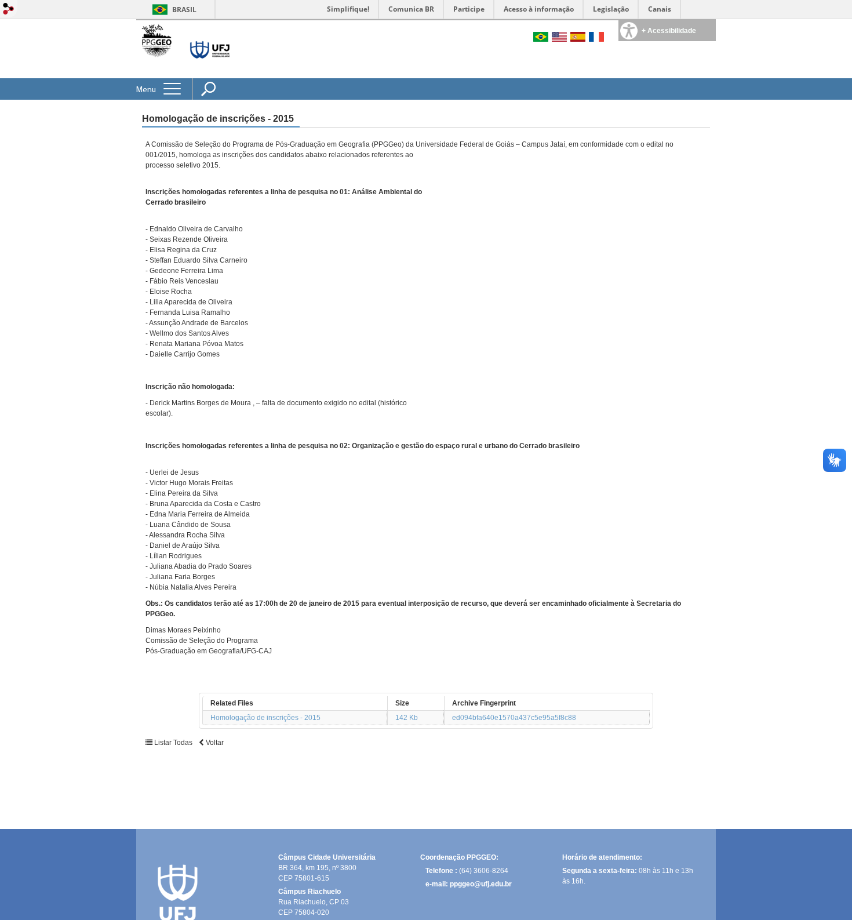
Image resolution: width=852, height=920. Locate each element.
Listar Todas (173, 743)
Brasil (184, 9)
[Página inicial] (156, 58)
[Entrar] (8, 9)
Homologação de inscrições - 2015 (265, 718)
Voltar (214, 743)
